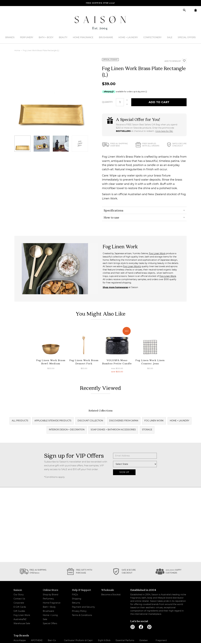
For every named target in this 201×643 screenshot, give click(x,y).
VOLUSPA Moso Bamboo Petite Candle (117, 362)
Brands (10, 37)
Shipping (76, 598)
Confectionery (152, 37)
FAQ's (75, 594)
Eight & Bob (104, 640)
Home (17, 50)
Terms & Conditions (82, 615)
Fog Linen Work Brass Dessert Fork (84, 362)
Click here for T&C (164, 131)
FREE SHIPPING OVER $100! (100, 3)
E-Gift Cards (20, 607)
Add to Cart (159, 102)
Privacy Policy (79, 611)
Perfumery (26, 37)
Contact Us (19, 598)
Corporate (19, 602)
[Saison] (100, 23)
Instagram (132, 627)
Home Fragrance (83, 37)
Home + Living (50, 615)
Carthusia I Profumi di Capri (78, 640)
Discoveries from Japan (123, 420)
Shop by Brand (50, 594)
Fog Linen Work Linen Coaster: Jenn (150, 362)
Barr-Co (52, 640)
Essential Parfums (125, 640)
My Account (189, 10)
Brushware (106, 37)
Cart (195, 10)
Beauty (63, 37)
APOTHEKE (37, 640)
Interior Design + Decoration (66, 429)
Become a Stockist (111, 594)
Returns (76, 602)
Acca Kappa (20, 640)
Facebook (141, 627)
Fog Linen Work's (132, 266)
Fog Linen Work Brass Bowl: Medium (50, 362)
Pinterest (149, 627)
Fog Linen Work (157, 253)
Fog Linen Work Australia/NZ (22, 617)
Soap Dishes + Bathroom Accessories (113, 429)
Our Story (19, 594)
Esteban (143, 640)
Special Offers (187, 37)
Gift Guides (19, 611)
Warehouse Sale (22, 623)
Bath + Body (46, 37)
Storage (147, 429)
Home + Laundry (128, 37)
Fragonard (161, 640)
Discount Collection (90, 420)
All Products (20, 420)
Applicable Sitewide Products (52, 420)
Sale (169, 37)
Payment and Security (83, 607)
